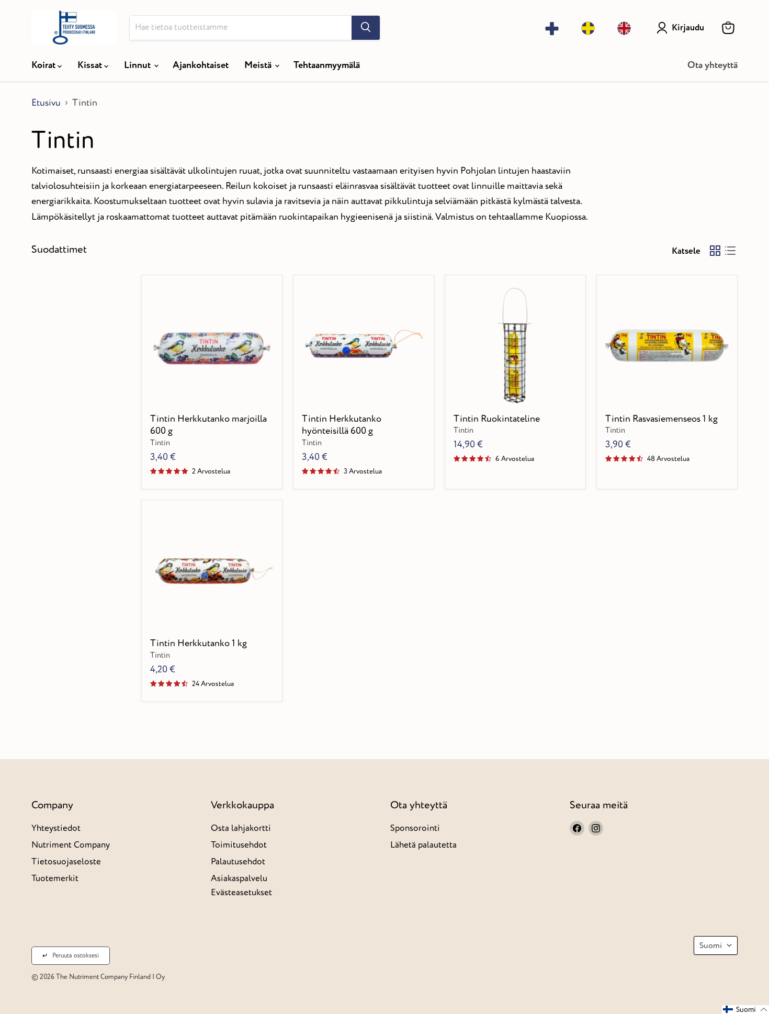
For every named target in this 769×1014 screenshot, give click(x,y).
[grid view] (714, 250)
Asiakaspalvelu (239, 878)
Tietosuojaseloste (66, 861)
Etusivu (46, 103)
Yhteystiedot (56, 828)
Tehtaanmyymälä (326, 65)
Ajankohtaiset (201, 65)
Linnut (138, 65)
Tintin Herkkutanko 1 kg (198, 643)
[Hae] (366, 28)
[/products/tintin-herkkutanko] (212, 570)
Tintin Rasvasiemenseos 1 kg (661, 419)
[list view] (730, 250)
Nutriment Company (70, 844)
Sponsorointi (415, 828)
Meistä (259, 65)
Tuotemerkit (54, 878)
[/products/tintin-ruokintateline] (516, 346)
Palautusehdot (238, 861)
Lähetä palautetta (423, 844)
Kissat (90, 65)
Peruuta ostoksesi (75, 956)
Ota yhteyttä (712, 65)
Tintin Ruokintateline (497, 419)
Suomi (710, 945)
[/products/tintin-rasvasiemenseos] (667, 346)
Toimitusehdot (239, 844)
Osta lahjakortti (241, 828)
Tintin (160, 443)
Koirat (44, 65)
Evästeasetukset (241, 892)
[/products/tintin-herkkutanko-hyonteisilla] (364, 346)
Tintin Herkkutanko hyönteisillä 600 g (341, 425)
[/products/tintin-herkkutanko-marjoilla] (212, 346)
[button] (745, 1009)
